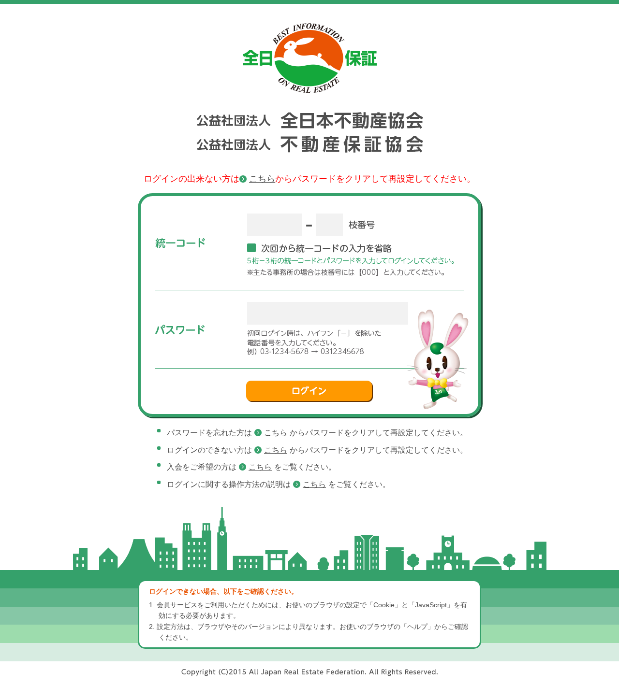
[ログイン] (309, 391)
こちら (262, 179)
